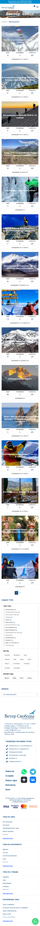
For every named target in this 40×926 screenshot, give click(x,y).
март (25, 655)
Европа (5, 862)
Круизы (7, 635)
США (4, 880)
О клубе (10, 776)
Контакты (10, 785)
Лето (21, 678)
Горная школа (9, 609)
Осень (29, 678)
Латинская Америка (10, 856)
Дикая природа (10, 630)
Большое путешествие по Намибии (15, 908)
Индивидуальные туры (12, 632)
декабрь (17, 668)
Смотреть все (8, 838)
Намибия (6, 877)
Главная (4, 22)
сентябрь (16, 663)
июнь (22, 659)
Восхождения (9, 627)
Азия (4, 859)
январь (7, 655)
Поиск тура (11, 780)
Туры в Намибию (8, 904)
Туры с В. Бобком (10, 642)
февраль (17, 655)
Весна (7, 678)
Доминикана (7, 883)
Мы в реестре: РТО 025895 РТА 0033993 (20, 1)
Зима (14, 678)
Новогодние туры (11, 614)
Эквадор (6, 886)
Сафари (7, 617)
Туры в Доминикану (9, 911)
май (15, 659)
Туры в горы (9, 622)
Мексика (6, 890)
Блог (8, 789)
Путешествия (9, 637)
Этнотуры (8, 645)
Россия (5, 853)
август (7, 663)
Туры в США (7, 914)
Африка (5, 849)
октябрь (27, 663)
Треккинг (8, 640)
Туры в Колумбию (9, 917)
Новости (10, 771)
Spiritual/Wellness (11, 625)
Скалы (7, 620)
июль (29, 659)
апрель (7, 659)
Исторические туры (11, 612)
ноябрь (7, 668)
